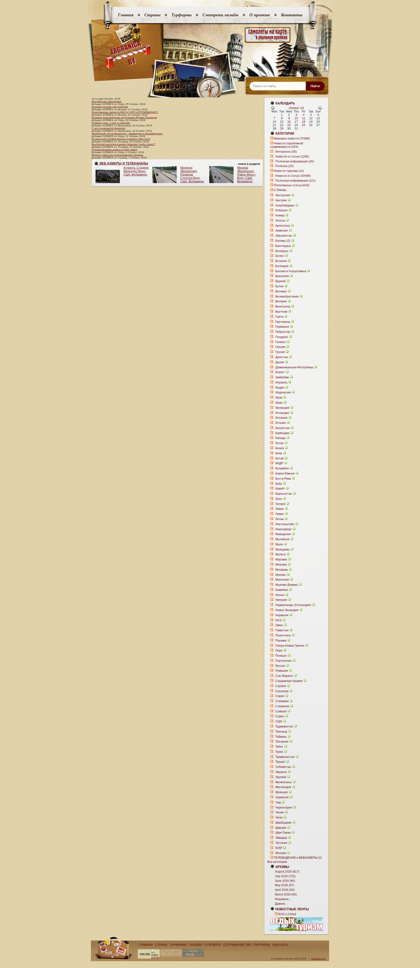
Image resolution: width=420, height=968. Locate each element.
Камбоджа (282, 433)
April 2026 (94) (285, 890)
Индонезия (283, 392)
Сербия (280, 686)
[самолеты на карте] (210, 35)
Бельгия (281, 261)
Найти (315, 86)
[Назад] (273, 109)
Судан (279, 716)
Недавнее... (283, 899)
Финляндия (283, 787)
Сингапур (282, 691)
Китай (279, 458)
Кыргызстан (283, 493)
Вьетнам (281, 311)
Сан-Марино (284, 676)
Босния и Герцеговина (290, 271)
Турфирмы (181, 14)
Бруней (280, 281)
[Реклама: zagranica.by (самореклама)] (296, 924)
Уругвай (280, 777)
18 (303, 121)
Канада (280, 438)
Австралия (282, 195)
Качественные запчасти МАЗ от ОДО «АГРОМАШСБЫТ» (125, 112)
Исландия (282, 413)
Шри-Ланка (283, 832)
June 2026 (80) (285, 881)
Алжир (279, 215)
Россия (280, 666)
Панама (280, 640)
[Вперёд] (320, 109)
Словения (282, 706)
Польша (281, 655)
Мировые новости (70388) (292, 138)
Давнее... (281, 903)
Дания (279, 362)
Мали (279, 544)
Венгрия (281, 301)
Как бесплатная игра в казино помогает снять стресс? (123, 144)
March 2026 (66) (286, 894)
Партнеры (262, 945)
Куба (278, 483)
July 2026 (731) (285, 876)
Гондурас (281, 337)
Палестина (283, 635)
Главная (125, 14)
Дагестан (281, 357)
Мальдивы (282, 549)
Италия (280, 423)
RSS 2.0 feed (287, 914)
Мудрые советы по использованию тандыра (117, 155)
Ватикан (281, 291)
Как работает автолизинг (107, 101)
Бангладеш (283, 246)
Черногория (283, 807)
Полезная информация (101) (295, 180)
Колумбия (282, 468)
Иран (279, 402)
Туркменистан (285, 757)
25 (303, 125)
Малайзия (282, 539)
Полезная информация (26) (294, 161)
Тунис (279, 752)
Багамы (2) (282, 240)
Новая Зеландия (286, 610)
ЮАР (278, 848)
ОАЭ (278, 620)
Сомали (280, 711)
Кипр (278, 453)
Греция (280, 347)
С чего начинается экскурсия (108, 128)
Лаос (278, 499)
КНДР (279, 463)
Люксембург (283, 529)
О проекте (259, 14)
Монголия (282, 579)
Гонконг (280, 342)
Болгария (282, 266)
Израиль (281, 382)
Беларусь (282, 251)
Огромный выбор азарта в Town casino (114, 149)
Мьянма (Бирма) (286, 584)
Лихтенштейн (284, 524)
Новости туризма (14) (289, 171)
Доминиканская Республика (294, 367)
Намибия (281, 590)
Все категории (277, 862)
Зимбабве (282, 377)
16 (289, 121)
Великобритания (287, 296)
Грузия (280, 352)
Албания (281, 210)
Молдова (281, 569)
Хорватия (282, 797)
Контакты (291, 14)
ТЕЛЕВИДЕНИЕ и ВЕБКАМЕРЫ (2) (298, 857)
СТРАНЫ (280, 190)
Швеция (280, 827)
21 (274, 125)
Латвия (280, 504)
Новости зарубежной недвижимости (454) (286, 145)
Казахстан (282, 428)
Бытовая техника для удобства (110, 106)
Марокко (281, 559)
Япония (280, 853)
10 (296, 118)
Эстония (281, 843)
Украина (281, 772)
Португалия (283, 660)
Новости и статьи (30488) (293, 175)
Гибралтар (282, 332)
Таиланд (281, 731)
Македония (283, 534)
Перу (278, 650)
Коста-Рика (283, 478)
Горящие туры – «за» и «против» (111, 122)
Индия (279, 387)
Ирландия (282, 408)
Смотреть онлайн (220, 14)
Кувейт (280, 488)
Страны (152, 14)
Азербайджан (284, 205)
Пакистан (282, 630)
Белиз (279, 256)
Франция (281, 792)
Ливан (279, 509)
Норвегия (282, 615)
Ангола (280, 220)
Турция (280, 761)
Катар (279, 443)
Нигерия (281, 600)
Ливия (279, 514)
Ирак (278, 397)
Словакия (282, 701)
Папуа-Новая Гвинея (289, 645)
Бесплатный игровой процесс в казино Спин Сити (121, 139)
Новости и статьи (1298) (292, 156)
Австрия (281, 200)
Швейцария (283, 822)
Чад (278, 802)
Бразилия (282, 276)
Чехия (279, 812)
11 (303, 118)
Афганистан (283, 235)
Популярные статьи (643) (291, 185)
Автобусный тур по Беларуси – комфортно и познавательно (127, 133)
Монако (280, 575)
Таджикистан (284, 726)
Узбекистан (283, 767)
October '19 (296, 108)
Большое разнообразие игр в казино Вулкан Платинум (124, 117)
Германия (282, 326)
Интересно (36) (286, 151)
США (278, 721)
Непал (279, 595)
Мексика (281, 564)
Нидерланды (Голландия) (293, 605)
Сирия (279, 696)
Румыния (281, 670)
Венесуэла (282, 306)
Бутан (279, 286)
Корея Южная (285, 473)
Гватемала (282, 322)
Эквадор (281, 837)
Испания (281, 417)
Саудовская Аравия (289, 681)
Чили (278, 817)
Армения (281, 230)
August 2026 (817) (287, 871)
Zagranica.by (318, 958)
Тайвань (281, 736)
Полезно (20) (284, 166)
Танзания (282, 741)
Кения (279, 448)
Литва (279, 519)
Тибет (279, 746)
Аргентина (282, 225)
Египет (280, 372)
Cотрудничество (237, 945)
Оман (279, 625)
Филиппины (283, 782)
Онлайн (195, 945)
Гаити (279, 316)
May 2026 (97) (284, 885)
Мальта (280, 554)
